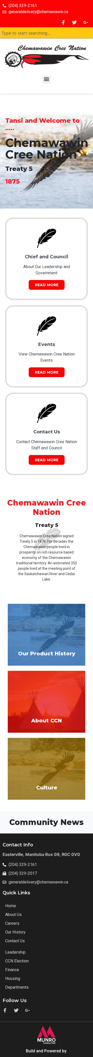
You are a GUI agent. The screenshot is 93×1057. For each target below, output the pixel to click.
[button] (46, 79)
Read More (46, 285)
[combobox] (46, 33)
